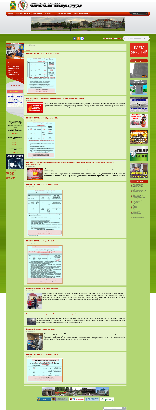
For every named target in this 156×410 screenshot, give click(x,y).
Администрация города (138, 184)
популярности (32, 45)
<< (73, 385)
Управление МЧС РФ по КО (139, 191)
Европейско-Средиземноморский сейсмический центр (136, 213)
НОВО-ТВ (135, 206)
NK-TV (134, 209)
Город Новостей (136, 201)
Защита (45, 5)
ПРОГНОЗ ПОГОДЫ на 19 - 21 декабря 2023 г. (42, 184)
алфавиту (31, 48)
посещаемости (32, 46)
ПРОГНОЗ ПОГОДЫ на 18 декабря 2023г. (40, 241)
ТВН (134, 208)
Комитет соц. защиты (138, 195)
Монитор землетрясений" (138, 217)
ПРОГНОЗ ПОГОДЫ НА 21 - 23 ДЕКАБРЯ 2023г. (42, 54)
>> (80, 385)
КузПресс (135, 203)
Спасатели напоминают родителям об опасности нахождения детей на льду (54, 314)
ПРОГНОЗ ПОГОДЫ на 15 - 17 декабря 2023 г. (42, 354)
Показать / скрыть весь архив (13, 181)
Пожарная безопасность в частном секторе (42, 288)
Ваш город (135, 202)
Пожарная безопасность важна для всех (40, 329)
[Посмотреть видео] (139, 143)
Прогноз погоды (136, 211)
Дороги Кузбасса (136, 196)
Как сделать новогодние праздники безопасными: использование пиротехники (55, 98)
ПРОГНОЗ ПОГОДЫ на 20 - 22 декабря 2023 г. (42, 118)
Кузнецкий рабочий (137, 205)
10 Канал (135, 207)
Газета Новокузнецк (137, 200)
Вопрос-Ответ (15, 85)
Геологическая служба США (139, 216)
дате (30, 44)
